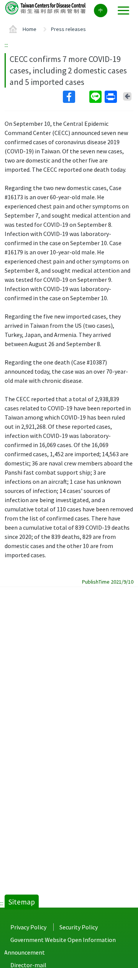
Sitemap (21, 901)
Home (29, 29)
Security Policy (78, 927)
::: (6, 45)
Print (111, 97)
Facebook (75, 97)
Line (96, 97)
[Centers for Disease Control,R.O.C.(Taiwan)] (46, 7)
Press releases (68, 29)
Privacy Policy (28, 927)
